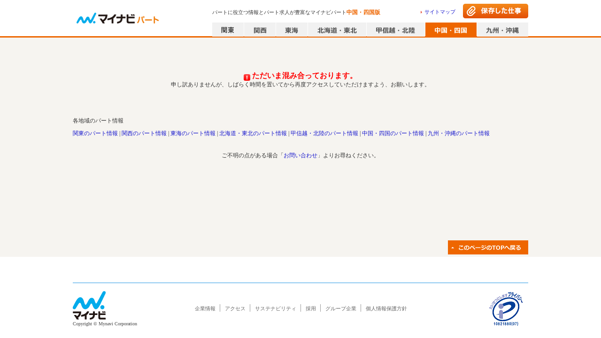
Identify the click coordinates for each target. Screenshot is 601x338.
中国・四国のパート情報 (393, 133)
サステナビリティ (275, 308)
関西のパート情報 (144, 133)
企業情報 (205, 308)
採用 (311, 308)
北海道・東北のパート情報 (253, 133)
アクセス (235, 308)
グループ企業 (340, 308)
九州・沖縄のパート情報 (459, 133)
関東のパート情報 (95, 133)
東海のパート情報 (193, 133)
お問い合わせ (300, 155)
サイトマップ (439, 12)
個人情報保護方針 (386, 308)
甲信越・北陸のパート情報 (324, 133)
